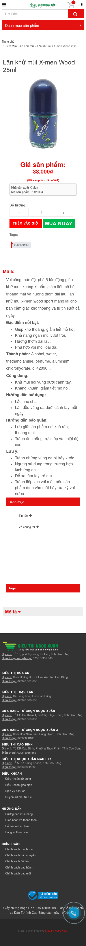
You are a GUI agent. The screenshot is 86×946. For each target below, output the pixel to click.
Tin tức (23, 515)
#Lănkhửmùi (21, 244)
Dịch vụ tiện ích (15, 791)
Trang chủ (8, 41)
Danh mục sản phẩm (22, 25)
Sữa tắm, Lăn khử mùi (20, 46)
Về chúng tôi (27, 527)
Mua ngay (59, 223)
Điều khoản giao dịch (18, 785)
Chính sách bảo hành (18, 867)
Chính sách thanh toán (19, 849)
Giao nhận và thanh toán (21, 820)
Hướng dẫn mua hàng (19, 814)
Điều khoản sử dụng (18, 778)
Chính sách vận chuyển (20, 855)
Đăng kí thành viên (17, 832)
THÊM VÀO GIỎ (25, 223)
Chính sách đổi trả (17, 861)
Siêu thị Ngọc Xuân (56, 930)
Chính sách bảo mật (18, 873)
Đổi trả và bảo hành (17, 826)
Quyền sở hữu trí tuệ (18, 797)
